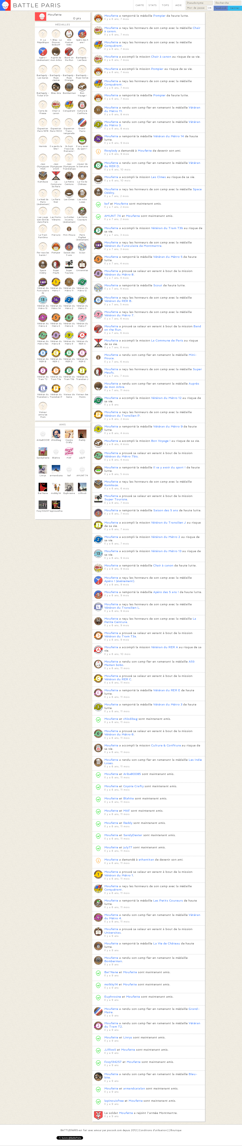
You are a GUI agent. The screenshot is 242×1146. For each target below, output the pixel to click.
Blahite (128, 798)
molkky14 (111, 984)
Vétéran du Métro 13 (166, 551)
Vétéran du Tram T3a (120, 636)
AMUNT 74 (112, 216)
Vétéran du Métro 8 (119, 274)
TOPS (165, 5)
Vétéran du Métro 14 (168, 136)
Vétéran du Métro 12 (166, 398)
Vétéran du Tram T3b (167, 228)
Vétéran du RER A (164, 647)
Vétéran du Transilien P (122, 415)
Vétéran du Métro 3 (167, 704)
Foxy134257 (113, 1062)
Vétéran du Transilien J (168, 522)
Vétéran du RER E (166, 690)
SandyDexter (132, 835)
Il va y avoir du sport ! (169, 467)
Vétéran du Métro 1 (118, 875)
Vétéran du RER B (117, 301)
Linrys (127, 1037)
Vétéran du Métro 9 (168, 426)
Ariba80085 (132, 774)
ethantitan (146, 859)
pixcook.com (114, 1130)
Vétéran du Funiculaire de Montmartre (132, 245)
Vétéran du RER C (117, 679)
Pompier (159, 15)
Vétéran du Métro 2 (165, 537)
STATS (152, 5)
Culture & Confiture (166, 745)
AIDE (178, 5)
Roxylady (110, 150)
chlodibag (130, 719)
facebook (221, 8)
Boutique (175, 1130)
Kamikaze (111, 485)
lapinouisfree (114, 1100)
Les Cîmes (158, 177)
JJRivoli (110, 1049)
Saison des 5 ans (165, 510)
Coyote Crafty (133, 786)
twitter (235, 8)
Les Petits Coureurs (168, 900)
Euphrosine (112, 996)
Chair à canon (161, 56)
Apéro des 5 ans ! (166, 592)
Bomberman (113, 961)
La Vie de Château (166, 943)
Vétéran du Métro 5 (167, 256)
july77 (127, 847)
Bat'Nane (111, 972)
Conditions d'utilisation (153, 1130)
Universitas (112, 932)
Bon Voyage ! (161, 441)
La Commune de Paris (167, 340)
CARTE (140, 5)
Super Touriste (115, 499)
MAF (126, 810)
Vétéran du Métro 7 (119, 315)
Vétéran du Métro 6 (119, 734)
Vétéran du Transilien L (121, 607)
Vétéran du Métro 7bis (121, 456)
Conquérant (113, 45)
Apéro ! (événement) (119, 581)
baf (106, 203)
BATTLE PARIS (37, 5)
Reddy (127, 823)
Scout (157, 285)
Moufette (55, 14)
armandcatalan (134, 1088)
